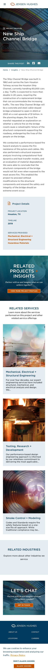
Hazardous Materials (18, 243)
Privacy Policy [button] (17, 655)
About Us (12, 632)
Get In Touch (24, 605)
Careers (35, 638)
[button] (24, 666)
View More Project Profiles (24, 291)
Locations (12, 638)
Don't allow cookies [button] (24, 661)
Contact (35, 632)
